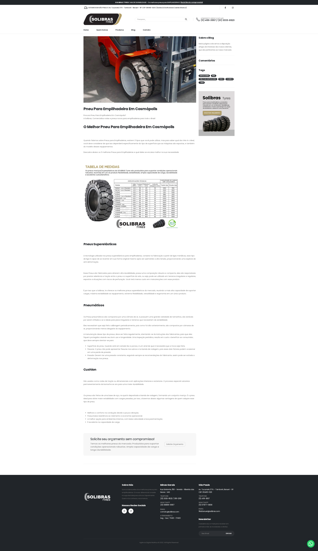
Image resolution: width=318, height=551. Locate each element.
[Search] (186, 19)
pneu (213, 76)
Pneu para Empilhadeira (208, 79)
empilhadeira (204, 76)
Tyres (202, 82)
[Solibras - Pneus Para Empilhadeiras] (102, 19)
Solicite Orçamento (174, 444)
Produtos (120, 30)
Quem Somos (102, 30)
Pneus (221, 79)
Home (86, 30)
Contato (147, 30)
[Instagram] (233, 7)
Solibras (229, 79)
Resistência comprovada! (192, 2)
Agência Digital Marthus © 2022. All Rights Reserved (159, 542)
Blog (133, 30)
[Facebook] (225, 7)
